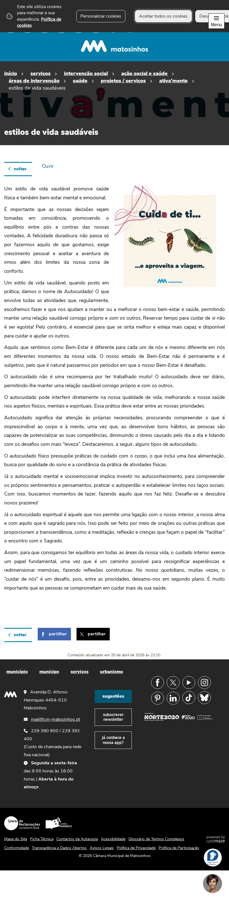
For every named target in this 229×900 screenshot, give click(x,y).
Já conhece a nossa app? (113, 740)
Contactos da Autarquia (77, 839)
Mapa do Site (15, 839)
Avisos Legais (102, 848)
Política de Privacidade (136, 848)
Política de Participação (179, 848)
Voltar (20, 169)
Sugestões (113, 696)
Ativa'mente (173, 80)
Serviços (40, 73)
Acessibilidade (113, 839)
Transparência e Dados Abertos (59, 848)
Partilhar (58, 634)
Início (10, 73)
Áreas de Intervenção (34, 80)
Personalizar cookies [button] (100, 16)
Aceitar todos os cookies (163, 16)
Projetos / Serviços (123, 80)
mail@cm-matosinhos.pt (55, 719)
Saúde (80, 80)
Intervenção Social (86, 73)
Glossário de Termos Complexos (156, 839)
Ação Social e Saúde (144, 73)
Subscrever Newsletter (113, 717)
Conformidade (16, 848)
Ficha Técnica (41, 839)
